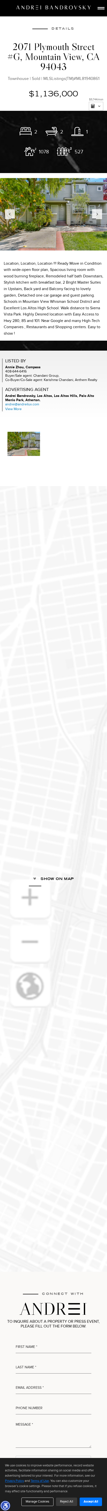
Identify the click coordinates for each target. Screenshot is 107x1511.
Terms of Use (40, 1481)
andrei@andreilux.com (22, 404)
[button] (5, 1505)
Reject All (66, 1502)
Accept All (91, 1502)
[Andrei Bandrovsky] (53, 7)
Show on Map (56, 879)
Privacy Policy (14, 1481)
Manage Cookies (37, 1502)
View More (13, 409)
